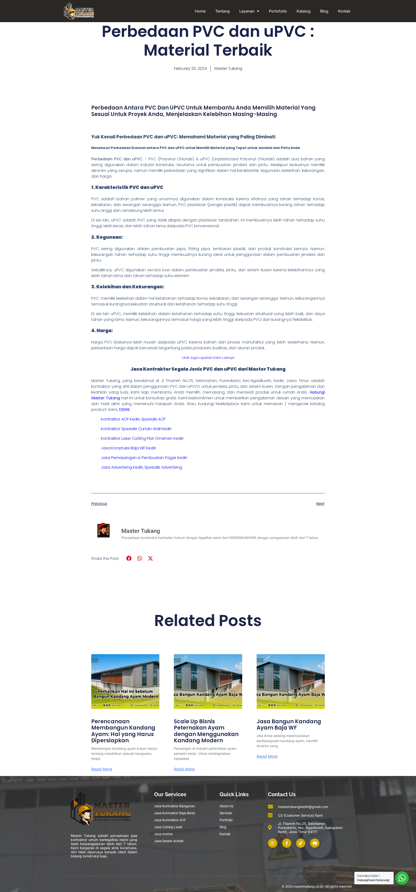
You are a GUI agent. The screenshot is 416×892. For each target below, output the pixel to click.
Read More (101, 769)
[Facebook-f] (286, 843)
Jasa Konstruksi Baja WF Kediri (128, 448)
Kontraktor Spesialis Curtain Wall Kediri (136, 429)
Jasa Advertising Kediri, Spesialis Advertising (141, 467)
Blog (324, 11)
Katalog (304, 11)
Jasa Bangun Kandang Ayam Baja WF (289, 724)
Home (200, 11)
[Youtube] (314, 843)
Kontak (344, 11)
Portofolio (278, 11)
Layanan (246, 11)
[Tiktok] (300, 843)
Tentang (222, 11)
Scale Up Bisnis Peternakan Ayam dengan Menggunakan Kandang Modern (206, 731)
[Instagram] (272, 843)
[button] (129, 558)
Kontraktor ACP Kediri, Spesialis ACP (133, 419)
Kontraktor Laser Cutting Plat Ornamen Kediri (142, 438)
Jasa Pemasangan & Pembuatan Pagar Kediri (144, 457)
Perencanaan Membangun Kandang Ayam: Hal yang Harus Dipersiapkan (123, 731)
